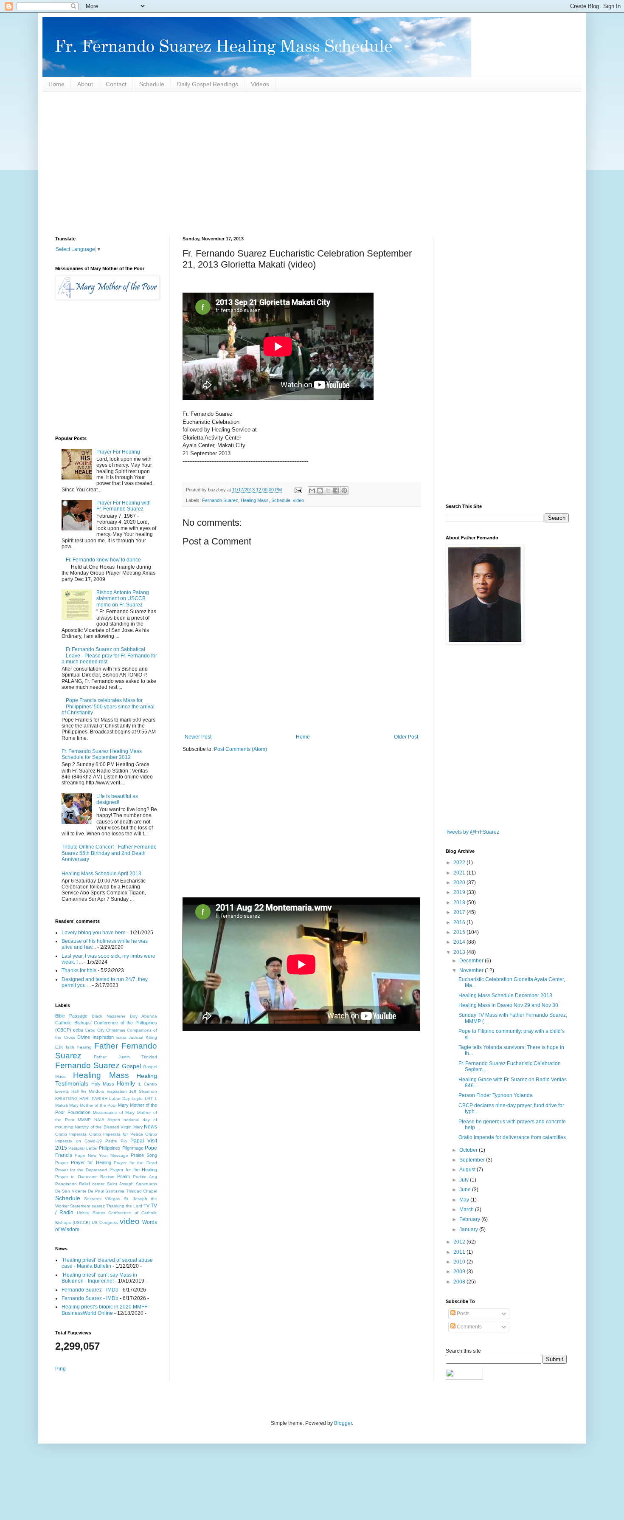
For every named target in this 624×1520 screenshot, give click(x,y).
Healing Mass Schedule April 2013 (101, 874)
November (472, 970)
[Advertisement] (310, 163)
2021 (460, 873)
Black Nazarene (109, 1016)
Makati (61, 1105)
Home (56, 84)
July (464, 1180)
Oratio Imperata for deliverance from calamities (512, 1137)
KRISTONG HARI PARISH (81, 1098)
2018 (460, 902)
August (468, 1170)
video (298, 500)
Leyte (137, 1098)
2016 (460, 922)
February (470, 1219)
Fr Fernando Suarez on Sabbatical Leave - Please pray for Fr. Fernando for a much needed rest (109, 655)
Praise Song (144, 1155)
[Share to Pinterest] (344, 490)
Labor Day (119, 1098)
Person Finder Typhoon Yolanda (495, 1095)
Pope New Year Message (101, 1155)
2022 (460, 863)
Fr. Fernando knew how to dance (103, 560)
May (464, 1200)
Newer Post (198, 737)
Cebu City (94, 1030)
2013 (460, 952)
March (467, 1210)
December (472, 961)
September (472, 1160)
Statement (80, 1206)
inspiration (117, 1091)
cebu (78, 1029)
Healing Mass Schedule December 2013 (505, 995)
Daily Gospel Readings (207, 84)
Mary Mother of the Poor (93, 1105)
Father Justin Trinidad (125, 1057)
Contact (116, 84)
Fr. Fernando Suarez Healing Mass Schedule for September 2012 (102, 754)
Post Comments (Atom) (240, 749)
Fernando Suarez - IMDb (90, 1290)
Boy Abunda (143, 1016)
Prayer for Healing (91, 1162)
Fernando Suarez (220, 500)
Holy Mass (103, 1083)
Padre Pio (116, 1141)
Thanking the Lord (124, 1206)
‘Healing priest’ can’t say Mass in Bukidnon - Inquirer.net (99, 1278)
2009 (460, 1272)
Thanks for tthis (79, 970)
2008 (460, 1282)
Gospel (131, 1066)
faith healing (78, 1047)
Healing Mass (255, 500)
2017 (460, 912)
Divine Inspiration (95, 1037)
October (469, 1150)
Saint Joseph (120, 1184)
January (469, 1229)
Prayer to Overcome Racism (85, 1176)
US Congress (105, 1222)
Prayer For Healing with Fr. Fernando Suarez (123, 506)
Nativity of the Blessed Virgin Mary (108, 1127)
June (465, 1190)
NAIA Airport (107, 1119)
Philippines (110, 1148)
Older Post (406, 737)
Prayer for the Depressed (81, 1169)
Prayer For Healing (118, 452)
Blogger (343, 1423)
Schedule (151, 84)
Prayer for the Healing (133, 1169)
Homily (126, 1083)
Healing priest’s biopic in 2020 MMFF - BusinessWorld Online (106, 1310)
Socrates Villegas (102, 1198)
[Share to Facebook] (336, 490)
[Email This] (312, 490)
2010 (460, 1262)
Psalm (123, 1176)
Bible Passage (71, 1015)
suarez (98, 1206)
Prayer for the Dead (135, 1162)
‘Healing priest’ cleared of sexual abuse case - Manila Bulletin (107, 1263)
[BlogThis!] (320, 490)
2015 (460, 932)
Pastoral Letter (82, 1148)
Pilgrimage (132, 1148)
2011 (460, 1252)
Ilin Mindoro (92, 1091)
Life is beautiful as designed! (117, 799)
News (150, 1127)
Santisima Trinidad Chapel (131, 1191)
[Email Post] (298, 489)
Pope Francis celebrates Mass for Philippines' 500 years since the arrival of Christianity (108, 706)
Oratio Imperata (71, 1134)
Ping (60, 1369)
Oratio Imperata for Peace (116, 1134)
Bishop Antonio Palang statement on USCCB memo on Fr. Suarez (122, 598)
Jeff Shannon (143, 1091)
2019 (460, 892)
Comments (468, 1327)
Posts (462, 1314)
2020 (460, 882)
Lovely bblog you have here (94, 933)
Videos (260, 84)
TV (146, 1205)
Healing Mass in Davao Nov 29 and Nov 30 (508, 1005)
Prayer (61, 1162)
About (85, 84)
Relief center (91, 1184)
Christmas (115, 1030)
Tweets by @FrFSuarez (472, 832)
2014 (460, 942)
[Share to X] (328, 490)
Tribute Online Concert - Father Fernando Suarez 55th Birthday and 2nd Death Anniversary (109, 853)
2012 (460, 1242)
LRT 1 (151, 1098)
